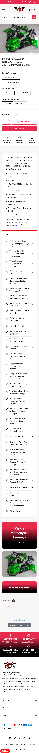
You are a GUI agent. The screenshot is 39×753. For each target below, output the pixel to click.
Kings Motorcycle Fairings (15, 744)
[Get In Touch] (30, 9)
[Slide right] (36, 38)
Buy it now (19, 128)
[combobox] (19, 17)
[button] (3, 9)
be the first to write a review (19, 625)
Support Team (20, 225)
